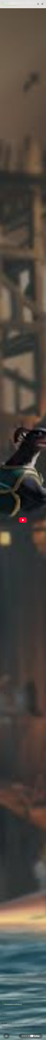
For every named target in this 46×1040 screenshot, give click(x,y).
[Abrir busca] (38, 4)
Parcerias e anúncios (36, 1027)
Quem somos (7, 1027)
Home (4, 1014)
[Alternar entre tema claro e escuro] (42, 4)
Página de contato (20, 1027)
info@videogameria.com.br (18, 1023)
